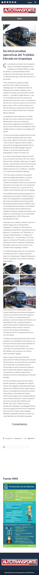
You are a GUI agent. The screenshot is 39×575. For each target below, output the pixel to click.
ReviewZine (9, 572)
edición (31, 438)
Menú (30, 2)
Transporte (17, 438)
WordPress (30, 572)
